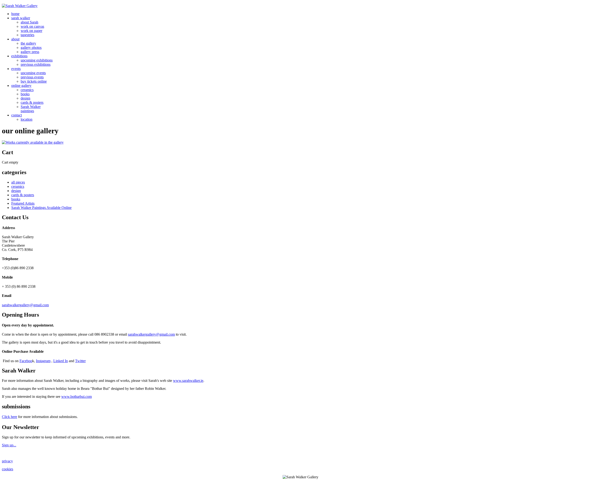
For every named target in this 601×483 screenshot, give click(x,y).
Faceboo (25, 361)
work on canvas (32, 26)
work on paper (31, 31)
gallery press (30, 52)
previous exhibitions (35, 64)
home (15, 14)
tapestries (27, 35)
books (25, 94)
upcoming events (33, 73)
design (25, 98)
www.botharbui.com (76, 397)
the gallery (28, 43)
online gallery (21, 86)
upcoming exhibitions (37, 60)
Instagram (43, 361)
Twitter (80, 361)
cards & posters (32, 102)
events (16, 69)
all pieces (18, 182)
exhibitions (19, 56)
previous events (32, 77)
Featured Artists (23, 203)
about (15, 39)
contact (16, 115)
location (26, 119)
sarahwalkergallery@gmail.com (25, 305)
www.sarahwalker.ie (188, 381)
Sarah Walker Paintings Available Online (41, 208)
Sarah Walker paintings (31, 109)
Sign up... (9, 445)
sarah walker (20, 18)
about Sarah (29, 22)
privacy (7, 461)
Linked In (60, 361)
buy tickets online (34, 81)
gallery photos (31, 48)
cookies (7, 469)
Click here (9, 417)
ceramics (27, 90)
